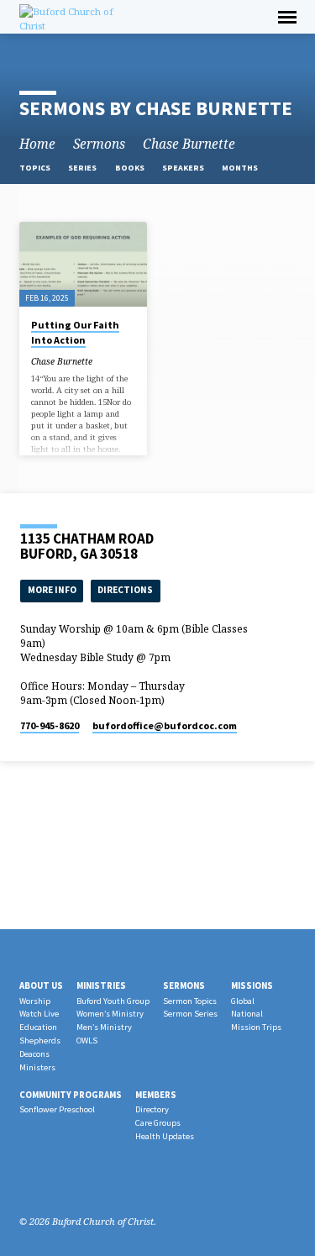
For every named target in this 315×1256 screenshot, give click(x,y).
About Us (41, 985)
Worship (34, 1001)
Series (83, 167)
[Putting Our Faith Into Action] (83, 264)
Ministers (37, 1067)
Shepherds (39, 1040)
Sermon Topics (190, 1001)
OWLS (86, 1040)
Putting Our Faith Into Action (75, 332)
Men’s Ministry (104, 1027)
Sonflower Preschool (57, 1109)
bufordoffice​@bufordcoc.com (164, 725)
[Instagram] (47, 1181)
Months (241, 167)
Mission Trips (256, 1027)
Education (38, 1027)
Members (155, 1095)
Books (130, 167)
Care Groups (158, 1122)
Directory (152, 1109)
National (247, 1013)
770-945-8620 (49, 725)
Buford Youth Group (113, 1001)
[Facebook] (26, 1181)
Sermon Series (190, 1013)
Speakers (184, 167)
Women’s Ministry (110, 1013)
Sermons (99, 144)
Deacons (34, 1053)
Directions (125, 590)
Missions (252, 985)
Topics (35, 167)
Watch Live (39, 1013)
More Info (52, 590)
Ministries (101, 985)
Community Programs (70, 1095)
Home (37, 144)
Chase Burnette (189, 144)
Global (243, 1001)
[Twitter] (67, 1181)
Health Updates (164, 1136)
